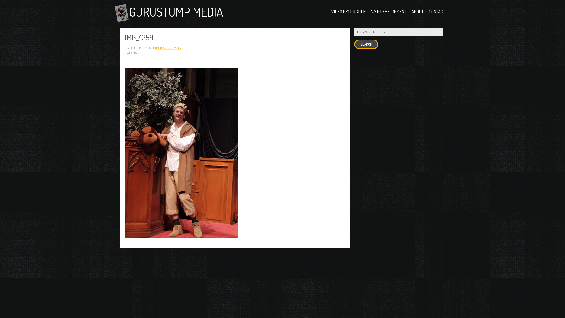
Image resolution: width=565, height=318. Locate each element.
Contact (437, 11)
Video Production (348, 11)
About (418, 11)
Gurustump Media (176, 11)
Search (366, 44)
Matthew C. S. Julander (168, 47)
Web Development (388, 11)
